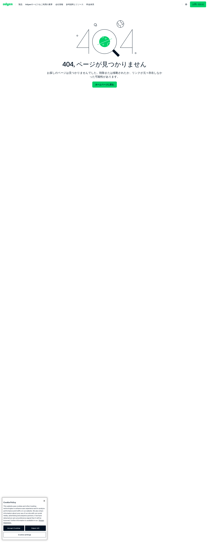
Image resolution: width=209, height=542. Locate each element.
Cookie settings (24, 535)
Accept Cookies (13, 528)
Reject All (35, 528)
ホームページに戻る (104, 84)
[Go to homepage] (8, 4)
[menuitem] (20, 4)
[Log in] (186, 4)
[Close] (44, 501)
